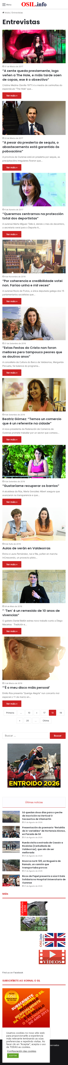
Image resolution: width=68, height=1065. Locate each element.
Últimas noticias (34, 802)
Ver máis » (11, 95)
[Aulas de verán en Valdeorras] (34, 524)
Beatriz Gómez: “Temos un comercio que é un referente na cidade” (31, 421)
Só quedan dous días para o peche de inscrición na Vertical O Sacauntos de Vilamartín (42, 816)
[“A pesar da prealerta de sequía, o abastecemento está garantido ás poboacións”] (34, 118)
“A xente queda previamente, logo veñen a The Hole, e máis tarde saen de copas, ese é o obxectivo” (32, 75)
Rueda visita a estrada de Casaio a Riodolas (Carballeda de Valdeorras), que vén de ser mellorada (42, 847)
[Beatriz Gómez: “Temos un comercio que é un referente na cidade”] (34, 394)
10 (29, 712)
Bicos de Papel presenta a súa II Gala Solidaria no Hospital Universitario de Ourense (44, 879)
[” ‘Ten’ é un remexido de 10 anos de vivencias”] (34, 586)
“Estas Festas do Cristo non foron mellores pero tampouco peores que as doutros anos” (32, 352)
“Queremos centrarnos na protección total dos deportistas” (32, 216)
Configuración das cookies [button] (21, 1051)
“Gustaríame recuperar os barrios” (30, 486)
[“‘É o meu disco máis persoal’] (34, 658)
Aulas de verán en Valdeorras (26, 548)
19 (61, 712)
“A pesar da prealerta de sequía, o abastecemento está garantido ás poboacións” (30, 146)
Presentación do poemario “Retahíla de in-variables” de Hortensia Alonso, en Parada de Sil (44, 831)
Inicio (7, 12)
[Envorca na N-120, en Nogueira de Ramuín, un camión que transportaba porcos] (11, 865)
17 (44, 712)
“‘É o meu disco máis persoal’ (26, 687)
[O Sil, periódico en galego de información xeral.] (34, 4)
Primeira (10, 712)
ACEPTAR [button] (13, 1055)
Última (46, 720)
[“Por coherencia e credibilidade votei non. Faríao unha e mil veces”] (34, 256)
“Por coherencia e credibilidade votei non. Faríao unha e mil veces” (32, 283)
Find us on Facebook (12, 972)
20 (27, 720)
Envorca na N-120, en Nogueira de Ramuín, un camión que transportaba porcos (41, 864)
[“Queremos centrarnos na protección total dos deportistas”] (34, 189)
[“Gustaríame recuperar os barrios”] (34, 461)
